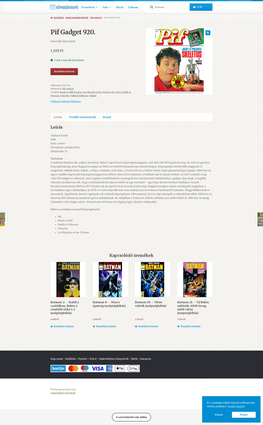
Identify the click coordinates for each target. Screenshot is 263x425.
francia (78, 92)
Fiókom (133, 7)
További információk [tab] (82, 117)
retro (118, 92)
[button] (207, 32)
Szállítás (70, 358)
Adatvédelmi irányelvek (114, 358)
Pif (112, 92)
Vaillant (55, 101)
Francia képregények (77, 18)
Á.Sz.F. (93, 358)
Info (105, 7)
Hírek (120, 7)
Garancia (145, 358)
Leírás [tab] (58, 117)
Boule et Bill (66, 92)
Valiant (93, 95)
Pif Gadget (96, 18)
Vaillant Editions (79, 95)
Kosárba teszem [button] (64, 326)
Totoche (64, 95)
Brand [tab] (107, 117)
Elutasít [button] (219, 414)
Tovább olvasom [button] (236, 406)
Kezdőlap (59, 18)
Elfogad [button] (244, 414)
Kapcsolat (57, 358)
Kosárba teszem (64, 71)
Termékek (88, 7)
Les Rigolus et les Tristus (96, 92)
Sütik (134, 358)
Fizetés (82, 358)
